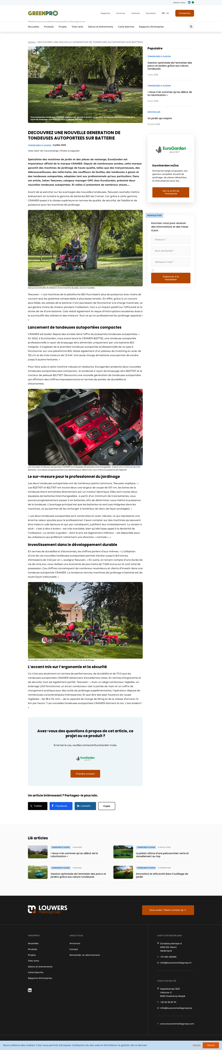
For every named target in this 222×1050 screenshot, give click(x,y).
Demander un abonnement (84, 955)
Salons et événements (100, 26)
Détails (197, 1045)
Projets (63, 26)
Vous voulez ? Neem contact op (166, 910)
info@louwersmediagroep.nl (175, 962)
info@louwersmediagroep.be (176, 1008)
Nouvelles (33, 26)
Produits (49, 26)
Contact (73, 949)
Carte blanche (126, 26)
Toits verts (77, 26)
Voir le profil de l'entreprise (170, 192)
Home (31, 42)
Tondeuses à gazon (39, 145)
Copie (106, 806)
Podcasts (135, 13)
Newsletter (151, 13)
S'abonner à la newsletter (171, 278)
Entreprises (184, 13)
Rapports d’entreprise (151, 26)
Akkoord (210, 1045)
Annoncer (120, 13)
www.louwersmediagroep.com (177, 1023)
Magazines (105, 13)
